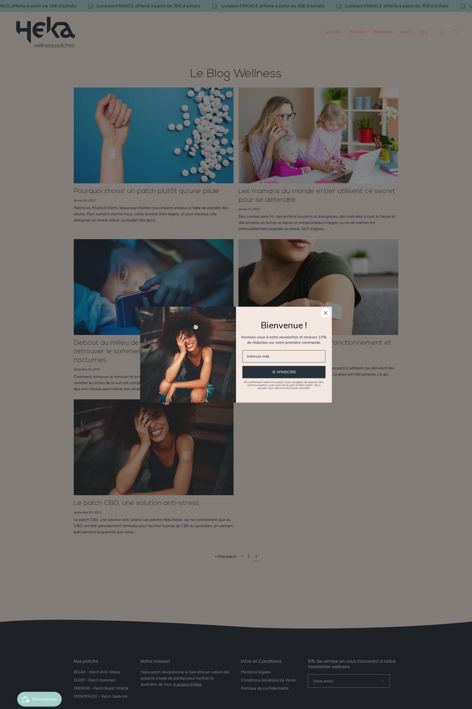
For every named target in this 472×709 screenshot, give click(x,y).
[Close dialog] (325, 313)
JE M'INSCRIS (284, 372)
